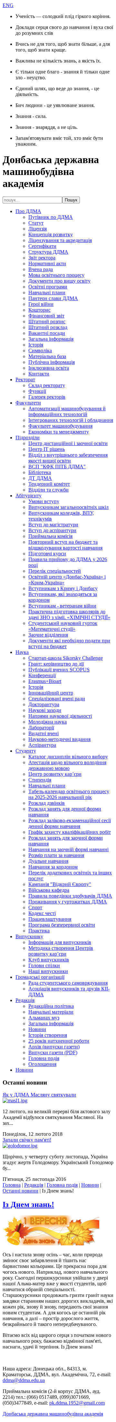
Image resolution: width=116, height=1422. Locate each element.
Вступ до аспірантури (52, 530)
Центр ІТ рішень (46, 449)
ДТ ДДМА (40, 478)
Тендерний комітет (49, 484)
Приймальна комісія (50, 536)
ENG (8, 5)
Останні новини (20, 1190)
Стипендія (39, 780)
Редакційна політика (51, 1006)
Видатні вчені (43, 733)
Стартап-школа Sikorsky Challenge (65, 658)
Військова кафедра (48, 890)
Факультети (28, 402)
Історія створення (47, 1035)
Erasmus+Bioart (44, 681)
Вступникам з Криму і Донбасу (63, 588)
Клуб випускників (48, 959)
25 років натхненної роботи (58, 1041)
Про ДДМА (28, 211)
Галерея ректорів (46, 397)
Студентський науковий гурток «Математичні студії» (62, 626)
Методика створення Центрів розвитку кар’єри (60, 951)
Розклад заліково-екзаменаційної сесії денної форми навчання (69, 823)
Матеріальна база (47, 356)
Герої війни (40, 304)
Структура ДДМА (48, 252)
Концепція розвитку (50, 234)
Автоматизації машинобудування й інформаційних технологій (67, 411)
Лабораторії (41, 727)
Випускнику (29, 936)
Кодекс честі (42, 913)
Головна (12, 1185)
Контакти (38, 373)
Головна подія (43, 1058)
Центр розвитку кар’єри (55, 774)
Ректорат (25, 379)
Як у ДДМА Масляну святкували (39, 1094)
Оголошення (42, 1064)
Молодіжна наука (47, 722)
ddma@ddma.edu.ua (24, 1380)
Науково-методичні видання (59, 739)
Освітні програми (47, 286)
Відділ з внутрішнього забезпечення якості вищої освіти (68, 457)
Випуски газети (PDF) (52, 1052)
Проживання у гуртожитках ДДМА (67, 901)
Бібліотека (39, 472)
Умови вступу (43, 501)
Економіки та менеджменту (58, 431)
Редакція (24, 1000)
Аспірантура (42, 745)
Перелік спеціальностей (54, 571)
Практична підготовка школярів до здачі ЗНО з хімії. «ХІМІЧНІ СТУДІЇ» (69, 614)
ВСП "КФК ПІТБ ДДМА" (57, 466)
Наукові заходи (44, 710)
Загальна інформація (50, 339)
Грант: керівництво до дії (56, 664)
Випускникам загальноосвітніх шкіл (68, 507)
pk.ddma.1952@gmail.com (77, 1403)
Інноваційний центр (50, 693)
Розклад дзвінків (46, 803)
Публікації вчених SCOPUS (59, 669)
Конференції (42, 675)
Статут (36, 223)
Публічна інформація (51, 362)
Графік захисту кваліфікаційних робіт (69, 832)
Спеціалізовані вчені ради (56, 698)
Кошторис (39, 310)
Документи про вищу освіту (59, 281)
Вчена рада (40, 269)
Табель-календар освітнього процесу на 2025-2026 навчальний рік (68, 794)
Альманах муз (43, 1017)
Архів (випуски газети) (54, 1046)
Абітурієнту (28, 495)
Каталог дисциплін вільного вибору (68, 756)
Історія (35, 344)
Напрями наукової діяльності (60, 716)
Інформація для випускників (59, 942)
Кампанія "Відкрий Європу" (59, 884)
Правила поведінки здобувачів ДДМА (70, 896)
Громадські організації (39, 977)
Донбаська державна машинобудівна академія (53, 1414)
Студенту (25, 751)
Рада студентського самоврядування (68, 983)
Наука (22, 652)
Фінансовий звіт (46, 315)
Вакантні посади (46, 333)
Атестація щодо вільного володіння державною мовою (67, 765)
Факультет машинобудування (60, 426)
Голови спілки (44, 965)
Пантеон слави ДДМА (53, 298)
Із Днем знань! (28, 1204)
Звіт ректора (41, 257)
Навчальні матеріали (50, 1012)
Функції (37, 391)
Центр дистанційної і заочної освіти (68, 443)
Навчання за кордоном (53, 867)
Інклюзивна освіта (48, 368)
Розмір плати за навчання (56, 855)
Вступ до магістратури (53, 524)
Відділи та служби (48, 489)
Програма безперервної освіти (61, 925)
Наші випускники (48, 971)
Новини (37, 1029)
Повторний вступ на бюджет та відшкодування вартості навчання (65, 544)
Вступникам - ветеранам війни (62, 606)
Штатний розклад (47, 327)
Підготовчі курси (47, 553)
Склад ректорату (46, 385)
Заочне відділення (48, 635)
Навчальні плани (46, 292)
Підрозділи (27, 437)
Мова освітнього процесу (56, 275)
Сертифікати (42, 246)
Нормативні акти (47, 263)
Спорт (35, 907)
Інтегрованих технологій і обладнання (70, 420)
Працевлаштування (49, 919)
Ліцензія (37, 228)
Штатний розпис (46, 321)
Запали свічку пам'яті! (27, 1140)
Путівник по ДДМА (50, 217)
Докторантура (43, 704)
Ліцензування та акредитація (60, 240)
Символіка (40, 350)
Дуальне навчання (48, 861)
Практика (39, 930)
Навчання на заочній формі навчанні (68, 849)
